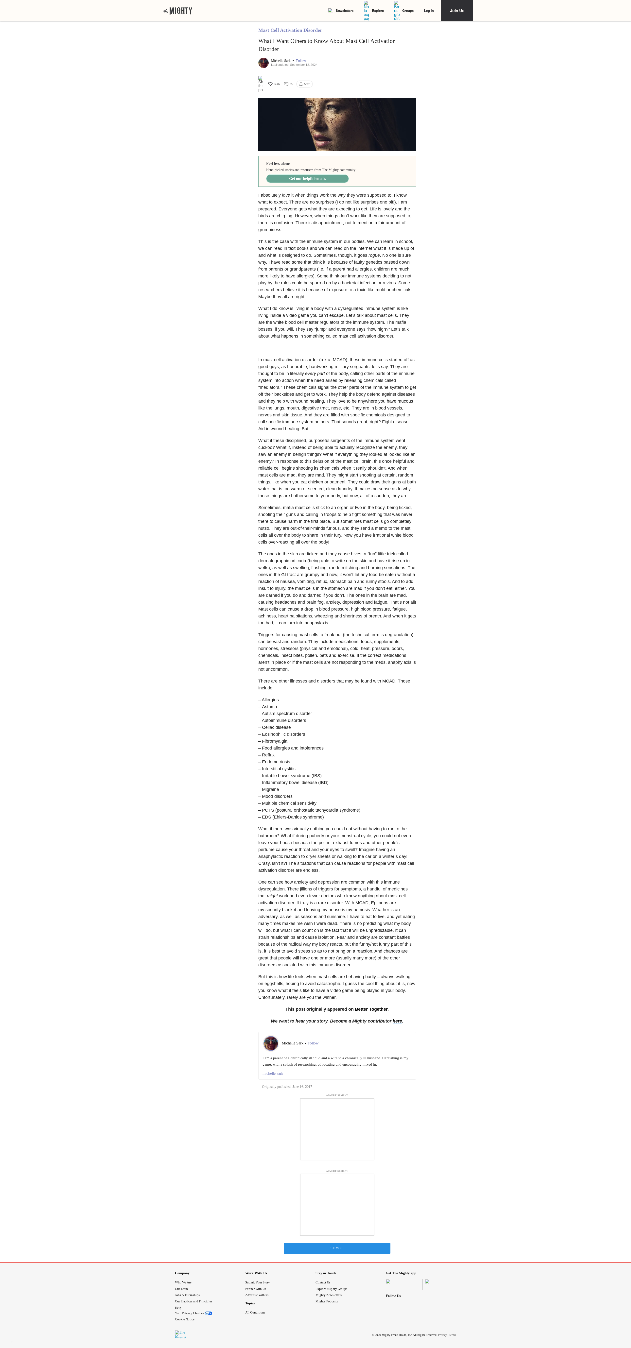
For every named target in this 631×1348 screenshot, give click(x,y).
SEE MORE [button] (337, 1248)
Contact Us (323, 1282)
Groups (408, 10)
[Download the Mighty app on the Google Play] (443, 1284)
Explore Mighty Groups (331, 1289)
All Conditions (255, 1312)
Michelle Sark (281, 61)
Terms (452, 1335)
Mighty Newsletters (329, 1295)
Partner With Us (255, 1289)
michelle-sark (273, 1073)
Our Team (181, 1289)
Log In (429, 10)
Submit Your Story (257, 1282)
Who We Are (183, 1282)
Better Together (371, 1009)
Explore (378, 10)
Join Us (457, 10)
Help (178, 1308)
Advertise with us (256, 1295)
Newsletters (344, 10)
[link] (177, 10)
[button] (301, 61)
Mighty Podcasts (327, 1301)
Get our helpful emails (307, 178)
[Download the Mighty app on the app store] (404, 1284)
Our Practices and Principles (193, 1301)
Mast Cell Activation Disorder (290, 30)
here (397, 1021)
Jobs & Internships (187, 1295)
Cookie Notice (184, 1319)
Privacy (442, 1335)
